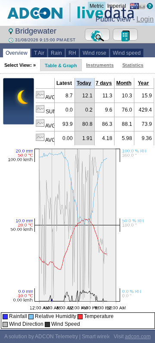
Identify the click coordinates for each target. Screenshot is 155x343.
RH (72, 53)
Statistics (132, 65)
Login (145, 19)
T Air (39, 53)
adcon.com (138, 337)
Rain (56, 53)
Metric (97, 6)
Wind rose (94, 53)
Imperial (116, 6)
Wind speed (126, 53)
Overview (16, 53)
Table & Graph (61, 65)
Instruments (100, 65)
